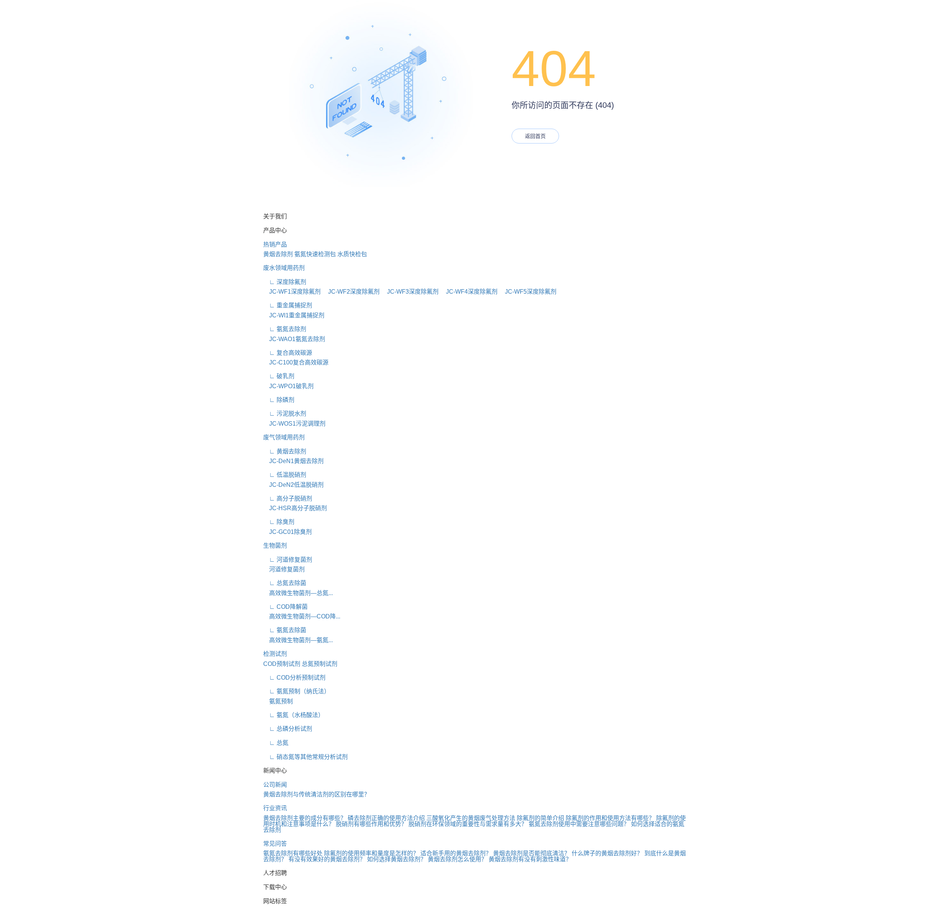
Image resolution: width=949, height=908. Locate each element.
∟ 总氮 (275, 743)
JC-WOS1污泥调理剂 (294, 423)
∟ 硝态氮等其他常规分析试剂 (305, 757)
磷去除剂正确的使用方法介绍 (386, 818)
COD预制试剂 (281, 664)
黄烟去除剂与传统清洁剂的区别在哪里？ (316, 794)
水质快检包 (352, 254)
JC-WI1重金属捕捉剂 (293, 315)
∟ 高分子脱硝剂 (287, 498)
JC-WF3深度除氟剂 (410, 291)
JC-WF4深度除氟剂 (468, 291)
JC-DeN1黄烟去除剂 (293, 461)
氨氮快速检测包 (315, 254)
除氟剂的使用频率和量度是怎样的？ (371, 853)
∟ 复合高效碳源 (287, 353)
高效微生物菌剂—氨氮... (298, 640)
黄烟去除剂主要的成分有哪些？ (304, 818)
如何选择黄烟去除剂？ (396, 859)
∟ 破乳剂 (278, 376)
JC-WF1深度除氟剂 (292, 291)
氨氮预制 (278, 701)
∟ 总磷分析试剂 (287, 729)
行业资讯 (275, 808)
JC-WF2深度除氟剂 (351, 291)
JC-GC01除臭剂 (287, 532)
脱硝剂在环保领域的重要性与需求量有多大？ (468, 824)
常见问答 (275, 844)
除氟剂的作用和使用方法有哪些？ (610, 818)
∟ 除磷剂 (278, 400)
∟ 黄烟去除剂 (284, 451)
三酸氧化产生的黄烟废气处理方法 (470, 818)
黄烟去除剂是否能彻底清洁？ (531, 853)
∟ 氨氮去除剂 (284, 329)
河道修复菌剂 (284, 569)
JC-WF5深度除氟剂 (527, 291)
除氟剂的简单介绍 (540, 818)
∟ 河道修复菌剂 (287, 560)
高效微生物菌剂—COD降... (301, 616)
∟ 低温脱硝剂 (284, 475)
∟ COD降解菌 (285, 607)
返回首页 (535, 136)
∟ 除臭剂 (278, 522)
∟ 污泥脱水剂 (284, 413)
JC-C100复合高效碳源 (295, 362)
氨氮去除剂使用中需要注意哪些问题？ (579, 824)
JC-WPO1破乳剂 (288, 386)
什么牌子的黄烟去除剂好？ (607, 853)
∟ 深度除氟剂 (284, 282)
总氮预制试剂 (319, 664)
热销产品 (275, 244)
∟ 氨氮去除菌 (284, 630)
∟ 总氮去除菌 (284, 583)
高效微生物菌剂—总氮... (298, 593)
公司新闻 (275, 785)
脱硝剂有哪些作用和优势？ (371, 824)
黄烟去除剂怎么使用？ (457, 859)
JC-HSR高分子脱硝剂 (295, 508)
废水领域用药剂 (284, 268)
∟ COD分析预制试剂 (294, 677)
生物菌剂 (275, 545)
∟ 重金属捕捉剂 (287, 305)
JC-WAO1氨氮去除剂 (294, 339)
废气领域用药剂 (284, 437)
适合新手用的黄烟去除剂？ (456, 853)
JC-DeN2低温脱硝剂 (293, 485)
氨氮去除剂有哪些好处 (293, 853)
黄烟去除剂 (278, 254)
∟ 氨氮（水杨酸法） (293, 715)
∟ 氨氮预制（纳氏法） (296, 691)
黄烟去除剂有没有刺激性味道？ (530, 859)
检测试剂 (275, 654)
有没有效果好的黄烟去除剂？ (327, 859)
